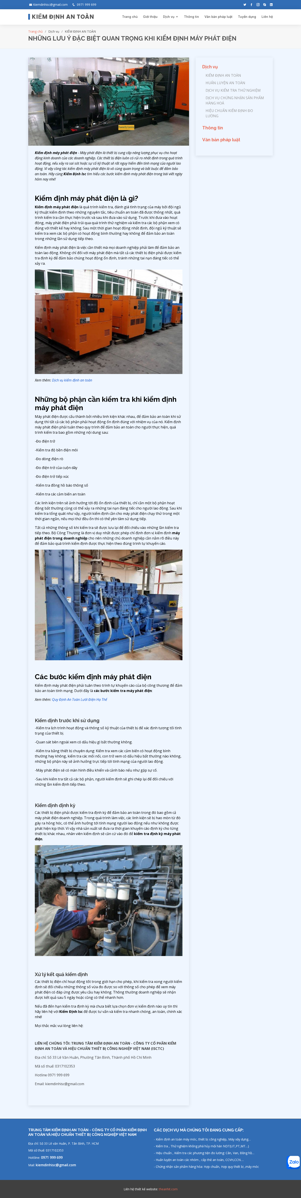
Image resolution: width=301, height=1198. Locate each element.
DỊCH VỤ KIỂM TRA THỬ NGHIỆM (233, 90)
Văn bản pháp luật (218, 17)
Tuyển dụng (247, 17)
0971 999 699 (52, 1157)
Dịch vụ (168, 17)
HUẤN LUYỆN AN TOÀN (225, 82)
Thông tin (191, 17)
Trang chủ (129, 17)
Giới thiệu (150, 17)
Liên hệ (267, 17)
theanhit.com (168, 1189)
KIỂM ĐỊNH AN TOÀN (223, 75)
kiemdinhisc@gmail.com (56, 1165)
